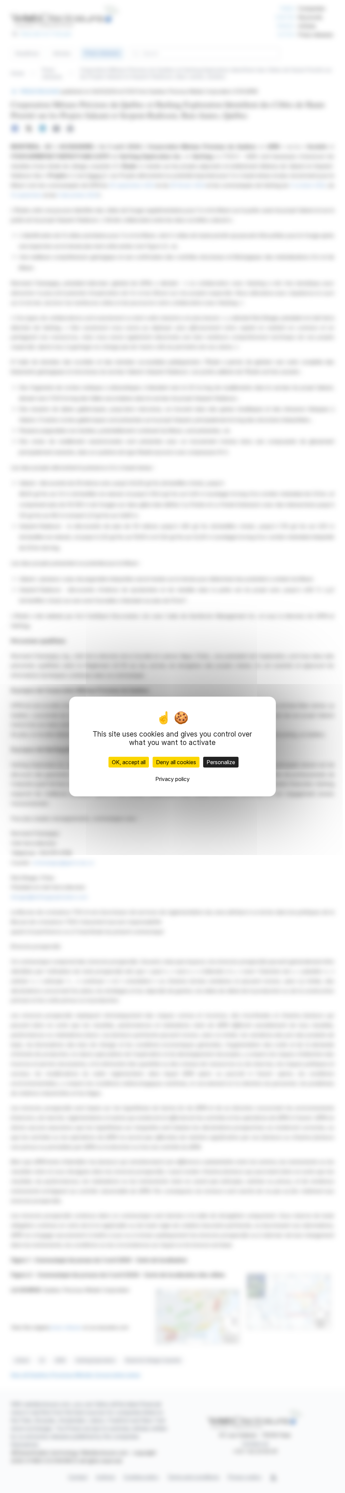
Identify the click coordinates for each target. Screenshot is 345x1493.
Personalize (221, 762)
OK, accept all (129, 762)
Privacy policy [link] (172, 779)
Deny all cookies (176, 762)
